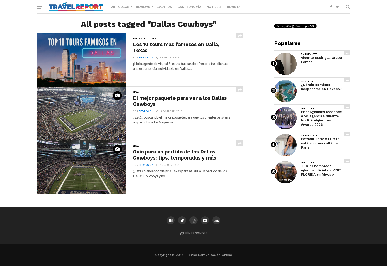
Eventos (164, 7)
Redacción (146, 57)
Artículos (120, 7)
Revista (233, 7)
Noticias (214, 7)
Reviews (143, 7)
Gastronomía (189, 7)
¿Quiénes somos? (193, 233)
